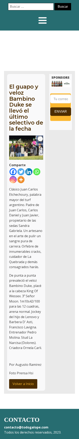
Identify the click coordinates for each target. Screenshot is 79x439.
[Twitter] (21, 171)
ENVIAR (60, 111)
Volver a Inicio (23, 384)
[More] (21, 179)
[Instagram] (13, 179)
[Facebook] (13, 171)
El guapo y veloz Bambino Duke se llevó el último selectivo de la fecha (26, 107)
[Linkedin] (28, 171)
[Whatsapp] (36, 171)
